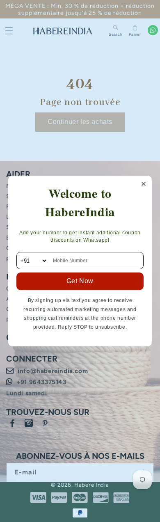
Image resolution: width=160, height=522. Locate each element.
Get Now (80, 280)
